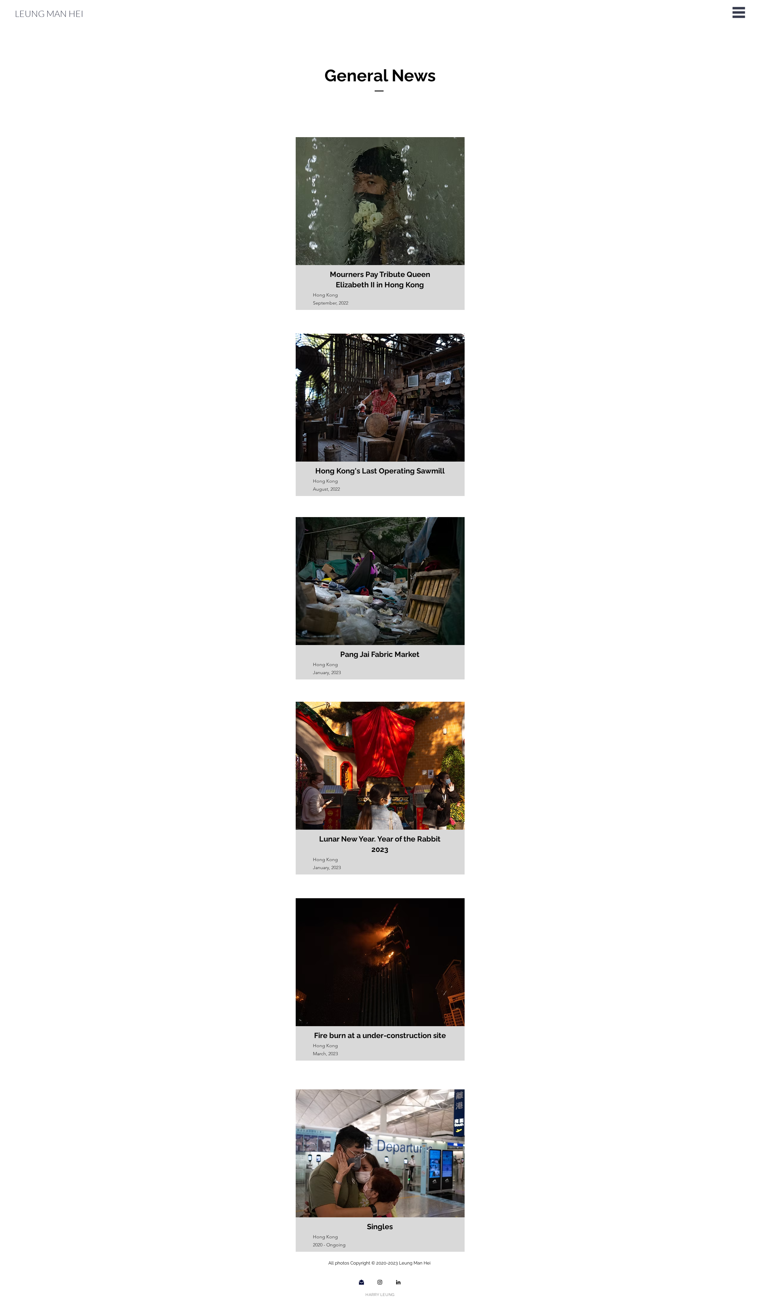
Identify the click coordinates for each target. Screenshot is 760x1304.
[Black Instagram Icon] (380, 1282)
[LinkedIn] (398, 1282)
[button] (739, 12)
